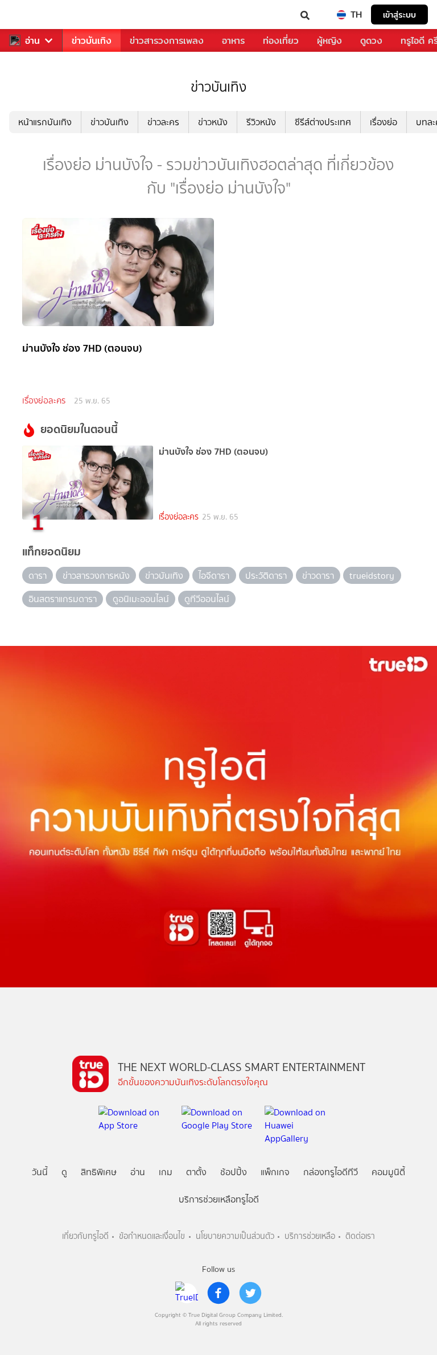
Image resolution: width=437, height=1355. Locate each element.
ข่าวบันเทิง (92, 41)
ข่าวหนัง (213, 122)
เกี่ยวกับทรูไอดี (85, 1236)
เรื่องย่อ (383, 122)
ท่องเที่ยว (281, 41)
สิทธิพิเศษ (99, 1172)
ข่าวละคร (163, 122)
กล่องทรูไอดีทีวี (330, 1172)
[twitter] (250, 1293)
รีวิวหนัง (261, 122)
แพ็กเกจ (275, 1172)
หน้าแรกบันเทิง (45, 122)
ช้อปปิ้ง (233, 1172)
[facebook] (218, 1293)
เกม (165, 1172)
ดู (64, 1172)
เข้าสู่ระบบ (399, 14)
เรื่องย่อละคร (43, 400)
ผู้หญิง (329, 41)
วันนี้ (40, 1172)
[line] (186, 1293)
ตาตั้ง (196, 1172)
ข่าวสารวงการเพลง (167, 41)
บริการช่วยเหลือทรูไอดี (219, 1199)
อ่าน (32, 41)
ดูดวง (371, 41)
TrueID (32, 14)
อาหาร (233, 41)
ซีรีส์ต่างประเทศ (323, 122)
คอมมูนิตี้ (388, 1172)
